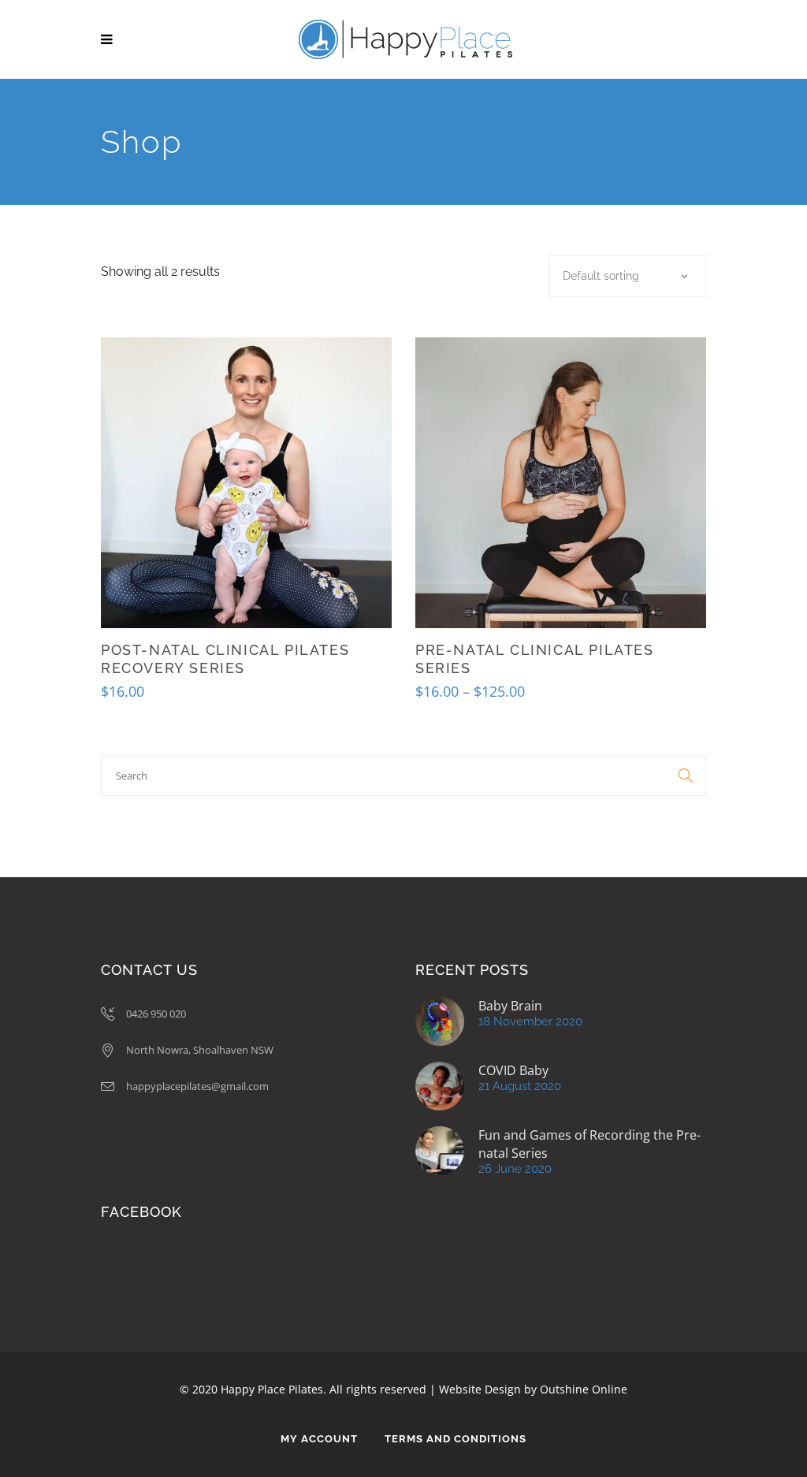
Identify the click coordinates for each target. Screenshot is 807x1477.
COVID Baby (513, 1070)
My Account (319, 1439)
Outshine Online (583, 1389)
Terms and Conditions (455, 1439)
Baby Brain (510, 1005)
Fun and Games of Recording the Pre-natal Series (589, 1144)
